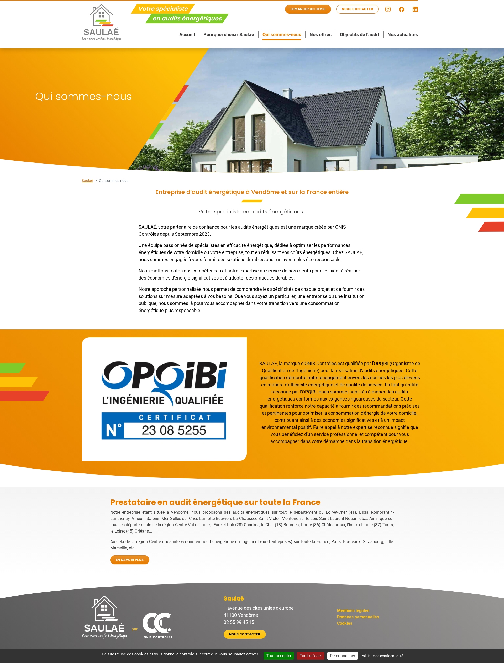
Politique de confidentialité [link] (381, 656)
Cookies (344, 623)
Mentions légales (353, 610)
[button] (388, 9)
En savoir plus (130, 560)
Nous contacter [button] (357, 9)
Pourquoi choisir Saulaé (228, 34)
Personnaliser (342, 655)
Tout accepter (278, 655)
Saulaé (87, 180)
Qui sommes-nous (281, 34)
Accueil (187, 34)
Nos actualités (402, 34)
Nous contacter (244, 634)
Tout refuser (311, 655)
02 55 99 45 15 (239, 622)
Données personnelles (358, 616)
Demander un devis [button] (308, 9)
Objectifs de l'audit (359, 34)
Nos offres (320, 34)
